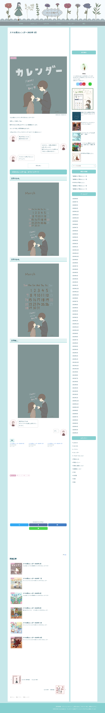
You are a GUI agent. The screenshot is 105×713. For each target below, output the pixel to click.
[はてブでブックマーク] (57, 524)
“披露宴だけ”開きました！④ (79, 176)
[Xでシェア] (19, 524)
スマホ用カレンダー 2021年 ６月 (55, 443)
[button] (94, 166)
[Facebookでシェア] (38, 524)
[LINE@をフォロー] (90, 84)
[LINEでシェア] (38, 528)
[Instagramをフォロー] (80, 84)
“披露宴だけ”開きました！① (79, 189)
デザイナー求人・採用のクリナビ (88, 706)
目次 (37, 165)
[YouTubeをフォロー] (83, 84)
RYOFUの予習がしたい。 (79, 182)
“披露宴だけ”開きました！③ (79, 179)
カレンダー (13, 475)
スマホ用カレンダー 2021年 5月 (17, 443)
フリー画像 (27, 475)
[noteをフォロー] (87, 84)
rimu (84, 73)
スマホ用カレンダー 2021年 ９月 (36, 443)
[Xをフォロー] (77, 84)
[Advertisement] (38, 45)
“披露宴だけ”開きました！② (79, 185)
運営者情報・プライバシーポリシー (64, 706)
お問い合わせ (77, 706)
